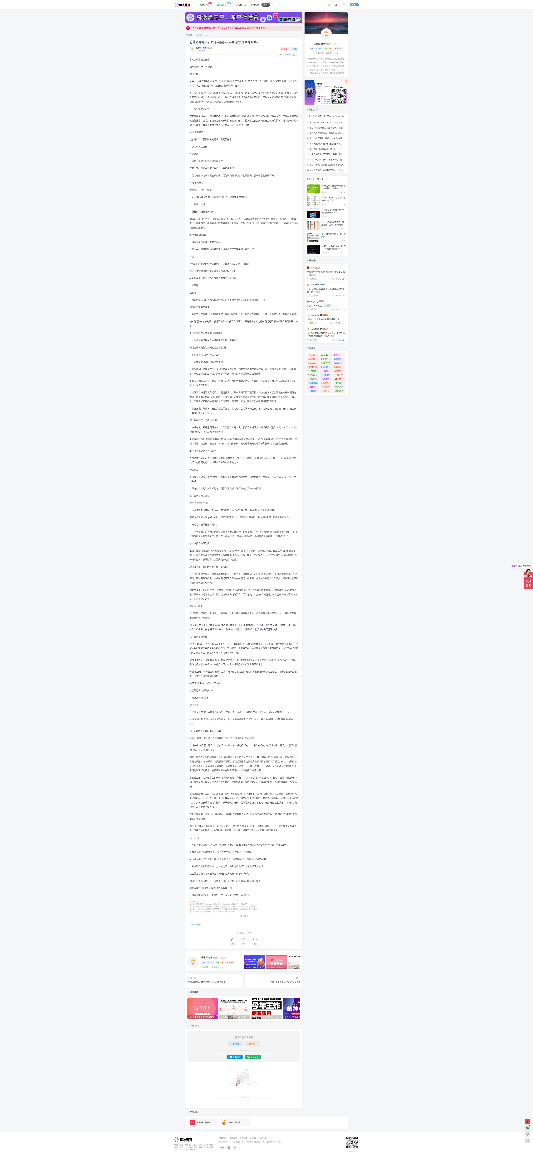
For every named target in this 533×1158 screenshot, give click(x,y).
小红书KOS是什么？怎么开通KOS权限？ (327, 127)
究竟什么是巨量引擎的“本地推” (322, 69)
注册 (254, 1043)
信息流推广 (325, 378)
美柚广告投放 (326, 355)
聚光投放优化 (313, 375)
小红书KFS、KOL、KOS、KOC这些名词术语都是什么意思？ (336, 122)
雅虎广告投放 (339, 367)
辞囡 (312, 267)
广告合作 (243, 1138)
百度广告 (313, 378)
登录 (237, 1043)
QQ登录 (236, 1057)
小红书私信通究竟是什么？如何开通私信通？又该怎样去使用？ (327, 66)
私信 (295, 49)
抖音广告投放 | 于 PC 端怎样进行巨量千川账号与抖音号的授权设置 (338, 159)
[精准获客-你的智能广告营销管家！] (183, 1139)
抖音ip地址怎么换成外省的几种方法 (323, 319)
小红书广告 (325, 363)
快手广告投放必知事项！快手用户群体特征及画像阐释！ (334, 154)
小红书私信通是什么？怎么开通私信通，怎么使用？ (332, 133)
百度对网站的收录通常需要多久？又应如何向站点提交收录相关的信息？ (327, 58)
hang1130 (315, 315)
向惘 (312, 284)
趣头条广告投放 (326, 359)
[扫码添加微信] (527, 1128)
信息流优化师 (326, 383)
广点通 (339, 383)
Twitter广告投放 (339, 363)
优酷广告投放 (339, 359)
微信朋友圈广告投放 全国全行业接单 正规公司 (326, 273)
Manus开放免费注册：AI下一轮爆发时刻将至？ (333, 247)
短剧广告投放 (339, 371)
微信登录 (254, 1057)
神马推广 (326, 387)
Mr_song (314, 301)
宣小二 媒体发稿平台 (318, 305)
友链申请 (223, 1138)
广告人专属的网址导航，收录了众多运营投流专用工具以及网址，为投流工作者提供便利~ (229, 27)
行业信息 (198, 34)
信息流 (207, 4)
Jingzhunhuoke (249, 1142)
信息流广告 (311, 116)
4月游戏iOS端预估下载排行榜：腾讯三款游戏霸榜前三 (333, 224)
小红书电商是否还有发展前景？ (333, 235)
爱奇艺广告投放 (339, 355)
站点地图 (263, 1138)
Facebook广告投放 (313, 363)
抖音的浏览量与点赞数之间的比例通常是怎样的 (327, 73)
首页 (190, 34)
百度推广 (339, 375)
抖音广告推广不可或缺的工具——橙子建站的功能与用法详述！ (337, 170)
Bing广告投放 (313, 359)
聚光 (326, 371)
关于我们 (253, 1138)
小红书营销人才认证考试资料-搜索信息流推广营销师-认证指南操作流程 (340, 164)
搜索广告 (224, 4)
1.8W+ (211, 962)
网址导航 (255, 4)
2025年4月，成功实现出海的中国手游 (333, 199)
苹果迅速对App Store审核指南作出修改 (333, 211)
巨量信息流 (338, 390)
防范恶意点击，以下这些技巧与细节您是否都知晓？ (224, 42)
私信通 (313, 390)
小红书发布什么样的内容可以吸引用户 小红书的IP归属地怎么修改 (326, 334)
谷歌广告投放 (313, 355)
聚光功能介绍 (326, 367)
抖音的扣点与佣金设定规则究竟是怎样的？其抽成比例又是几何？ (327, 62)
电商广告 (242, 4)
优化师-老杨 (201, 47)
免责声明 (233, 1138)
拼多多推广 (338, 387)
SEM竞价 (339, 378)
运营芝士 (310, 179)
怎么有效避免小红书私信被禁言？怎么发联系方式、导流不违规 (337, 143)
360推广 (313, 387)
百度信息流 (313, 383)
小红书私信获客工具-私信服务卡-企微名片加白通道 (332, 138)
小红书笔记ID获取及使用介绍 (322, 148)
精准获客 (237, 1142)
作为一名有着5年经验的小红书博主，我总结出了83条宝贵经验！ (333, 188)
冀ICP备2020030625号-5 (272, 1142)
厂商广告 (331, 116)
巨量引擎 (326, 375)
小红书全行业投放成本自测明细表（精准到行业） (325, 290)
